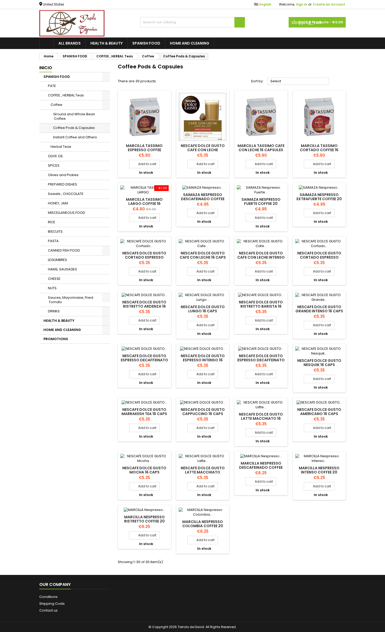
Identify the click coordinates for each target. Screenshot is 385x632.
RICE (51, 222)
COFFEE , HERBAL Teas (66, 95)
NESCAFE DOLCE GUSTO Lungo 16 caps (203, 309)
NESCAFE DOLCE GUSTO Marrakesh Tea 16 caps (144, 411)
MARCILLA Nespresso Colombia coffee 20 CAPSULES (202, 526)
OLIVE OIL (55, 156)
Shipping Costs (52, 603)
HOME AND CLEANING (189, 43)
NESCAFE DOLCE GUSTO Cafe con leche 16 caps (203, 255)
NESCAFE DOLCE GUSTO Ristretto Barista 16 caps (261, 306)
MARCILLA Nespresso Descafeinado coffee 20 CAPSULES (261, 467)
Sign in (301, 4)
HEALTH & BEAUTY (106, 43)
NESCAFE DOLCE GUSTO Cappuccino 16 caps (203, 411)
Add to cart (144, 164)
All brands (69, 43)
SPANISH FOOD (146, 43)
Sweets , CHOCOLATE (66, 193)
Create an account (329, 4)
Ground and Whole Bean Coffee (74, 116)
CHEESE (54, 278)
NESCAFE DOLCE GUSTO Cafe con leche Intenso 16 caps (261, 257)
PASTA (53, 240)
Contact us (48, 610)
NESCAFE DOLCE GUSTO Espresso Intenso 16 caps (203, 360)
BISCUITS (55, 231)
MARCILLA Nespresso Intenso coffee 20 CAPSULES (319, 472)
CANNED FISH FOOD (64, 250)
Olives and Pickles (63, 174)
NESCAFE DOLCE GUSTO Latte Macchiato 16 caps (261, 418)
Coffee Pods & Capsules (74, 127)
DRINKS (54, 311)
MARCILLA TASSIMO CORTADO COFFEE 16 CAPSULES (319, 150)
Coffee (56, 104)
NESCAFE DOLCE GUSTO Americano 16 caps (319, 411)
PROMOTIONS (55, 338)
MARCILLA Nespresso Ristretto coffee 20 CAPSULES (144, 521)
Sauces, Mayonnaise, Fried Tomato (70, 299)
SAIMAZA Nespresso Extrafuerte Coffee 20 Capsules (319, 199)
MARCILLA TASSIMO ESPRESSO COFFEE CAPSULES (144, 150)
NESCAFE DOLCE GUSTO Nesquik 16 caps (319, 362)
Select (298, 81)
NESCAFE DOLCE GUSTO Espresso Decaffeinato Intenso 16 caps (144, 360)
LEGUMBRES (57, 259)
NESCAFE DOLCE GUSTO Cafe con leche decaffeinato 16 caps (203, 150)
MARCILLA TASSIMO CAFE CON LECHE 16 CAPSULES (261, 147)
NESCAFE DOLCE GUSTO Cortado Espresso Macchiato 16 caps (319, 257)
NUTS (52, 288)
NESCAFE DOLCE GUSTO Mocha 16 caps (144, 470)
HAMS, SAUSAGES (62, 269)
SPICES (53, 165)
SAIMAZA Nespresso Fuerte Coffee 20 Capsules (260, 203)
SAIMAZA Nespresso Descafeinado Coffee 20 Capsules (202, 199)
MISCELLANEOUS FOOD (66, 212)
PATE (52, 85)
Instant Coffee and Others (75, 137)
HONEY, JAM (58, 203)
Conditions (48, 596)
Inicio (45, 68)
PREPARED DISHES (62, 184)
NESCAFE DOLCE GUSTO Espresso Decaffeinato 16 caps (261, 360)
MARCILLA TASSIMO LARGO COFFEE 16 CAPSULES (144, 203)
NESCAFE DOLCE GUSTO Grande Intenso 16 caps (319, 309)
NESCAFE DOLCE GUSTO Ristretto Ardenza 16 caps (144, 306)
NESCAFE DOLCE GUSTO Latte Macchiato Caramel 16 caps (203, 472)
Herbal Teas (61, 146)
